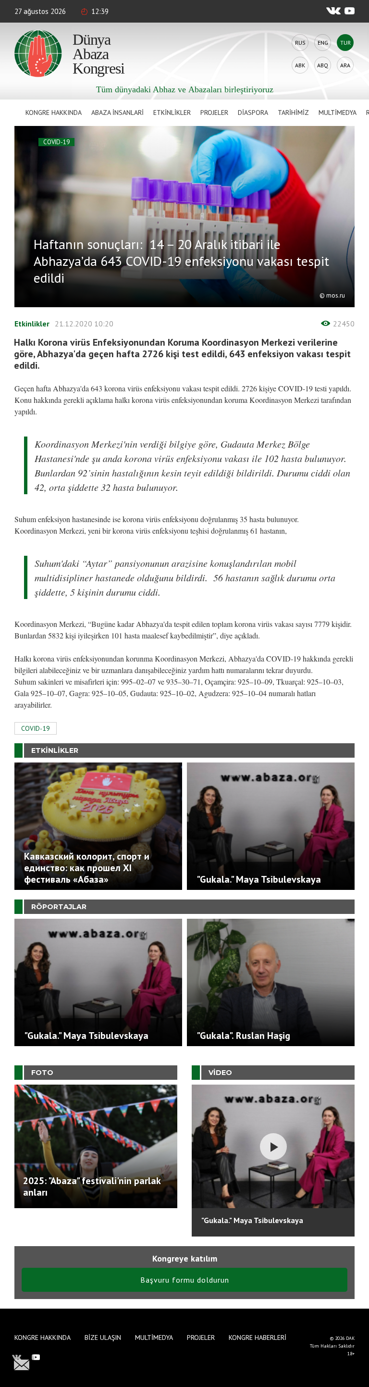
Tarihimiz (293, 112)
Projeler (214, 112)
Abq (322, 65)
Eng (323, 42)
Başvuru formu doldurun (184, 1280)
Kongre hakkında (53, 112)
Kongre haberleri (257, 1337)
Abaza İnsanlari (117, 112)
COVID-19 (56, 142)
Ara (345, 65)
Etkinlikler (172, 112)
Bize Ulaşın (103, 1337)
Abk (300, 65)
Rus (300, 42)
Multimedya (338, 112)
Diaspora (253, 112)
